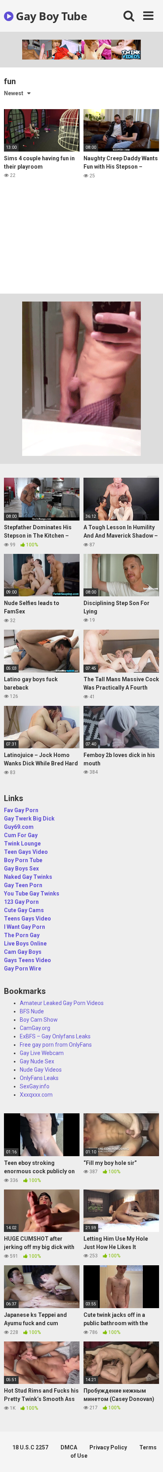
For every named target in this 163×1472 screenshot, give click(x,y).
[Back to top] (148, 1456)
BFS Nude (32, 1011)
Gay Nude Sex (37, 1061)
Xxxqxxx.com (36, 1095)
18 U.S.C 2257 (30, 1447)
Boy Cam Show (39, 1020)
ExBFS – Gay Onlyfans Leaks (55, 1036)
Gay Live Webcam (42, 1053)
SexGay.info (34, 1086)
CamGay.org (35, 1028)
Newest (13, 93)
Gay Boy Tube (50, 15)
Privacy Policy (108, 1447)
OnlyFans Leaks (39, 1078)
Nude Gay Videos (41, 1070)
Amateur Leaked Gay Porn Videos (62, 1003)
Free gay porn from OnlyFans (56, 1045)
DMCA (69, 1447)
